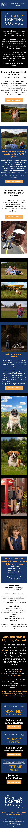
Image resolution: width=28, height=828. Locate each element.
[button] (26, 4)
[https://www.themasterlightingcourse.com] (4, 4)
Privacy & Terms (14, 817)
